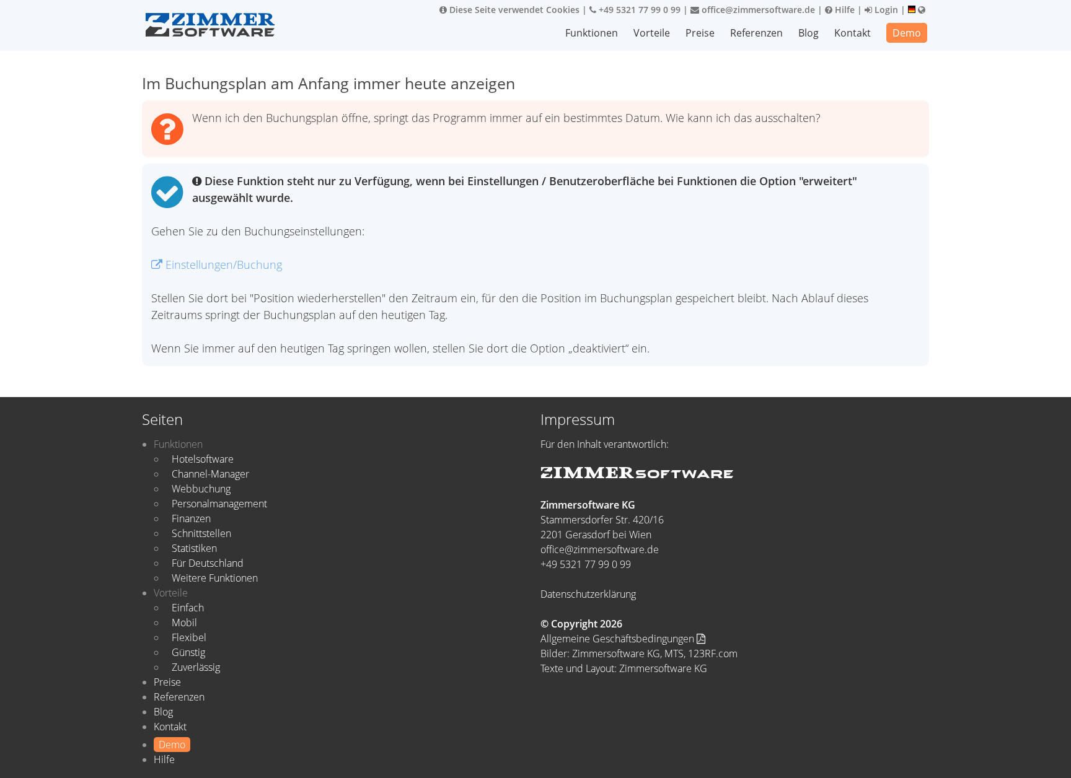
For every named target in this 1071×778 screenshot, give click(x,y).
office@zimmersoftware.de (757, 9)
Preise (700, 33)
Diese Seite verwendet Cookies (513, 9)
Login (885, 9)
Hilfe (843, 9)
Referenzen (756, 33)
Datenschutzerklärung (588, 594)
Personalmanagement (219, 503)
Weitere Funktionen (215, 578)
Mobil (184, 622)
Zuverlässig (196, 667)
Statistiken (194, 548)
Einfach (188, 607)
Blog (808, 33)
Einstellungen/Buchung (222, 264)
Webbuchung (201, 489)
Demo (906, 33)
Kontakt (852, 33)
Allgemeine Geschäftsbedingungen (618, 638)
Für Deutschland (208, 563)
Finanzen (191, 518)
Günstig (188, 652)
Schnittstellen (201, 533)
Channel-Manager (210, 474)
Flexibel (189, 637)
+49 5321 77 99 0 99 (638, 9)
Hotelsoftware (203, 459)
